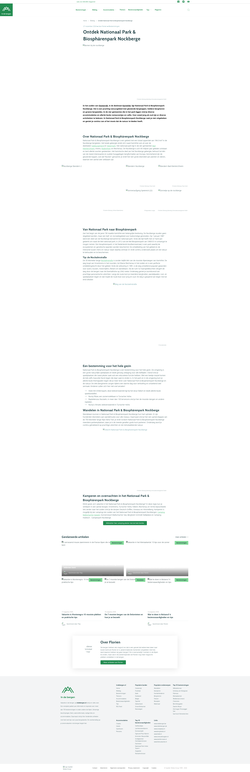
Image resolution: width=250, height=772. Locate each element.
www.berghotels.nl (159, 731)
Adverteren (103, 768)
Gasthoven (119, 729)
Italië (136, 693)
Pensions (119, 731)
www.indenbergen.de (160, 726)
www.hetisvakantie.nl (160, 742)
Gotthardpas (139, 726)
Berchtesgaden (178, 704)
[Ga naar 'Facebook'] (178, 2)
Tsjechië (137, 701)
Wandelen (157, 688)
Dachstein (138, 744)
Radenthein (106, 148)
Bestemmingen (81, 10)
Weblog (94, 10)
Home (85, 21)
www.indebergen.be (160, 724)
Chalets (118, 724)
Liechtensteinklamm (141, 728)
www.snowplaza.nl (159, 729)
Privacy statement (134, 768)
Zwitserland (138, 704)
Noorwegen (138, 709)
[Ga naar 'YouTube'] (188, 2)
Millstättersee (177, 688)
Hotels (118, 726)
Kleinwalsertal (177, 696)
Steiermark (111, 146)
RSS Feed (119, 706)
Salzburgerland (98, 146)
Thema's (122, 10)
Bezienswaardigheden (135, 10)
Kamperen (157, 691)
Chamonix (176, 701)
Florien (104, 26)
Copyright (146, 768)
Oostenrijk (138, 688)
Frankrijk (138, 691)
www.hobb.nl (158, 734)
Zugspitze (138, 751)
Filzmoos (175, 693)
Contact (94, 768)
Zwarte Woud (177, 706)
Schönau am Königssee (180, 691)
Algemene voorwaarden (117, 768)
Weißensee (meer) (178, 699)
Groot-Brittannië (140, 706)
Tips (147, 10)
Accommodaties (108, 10)
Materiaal (157, 704)
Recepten (157, 701)
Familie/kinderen (159, 693)
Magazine (158, 10)
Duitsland (138, 696)
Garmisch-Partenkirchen (180, 714)
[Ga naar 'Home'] (6, 10)
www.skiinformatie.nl (160, 739)
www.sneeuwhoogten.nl (161, 737)
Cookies (154, 768)
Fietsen (156, 699)
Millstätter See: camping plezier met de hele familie (125, 523)
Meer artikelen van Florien (113, 662)
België (137, 699)
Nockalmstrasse (140, 753)
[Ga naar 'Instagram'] (183, 2)
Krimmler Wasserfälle (142, 736)
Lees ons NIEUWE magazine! (86, 2)
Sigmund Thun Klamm (142, 734)
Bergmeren (157, 696)
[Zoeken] (188, 10)
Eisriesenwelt (139, 731)
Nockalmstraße (107, 260)
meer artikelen (180, 537)
